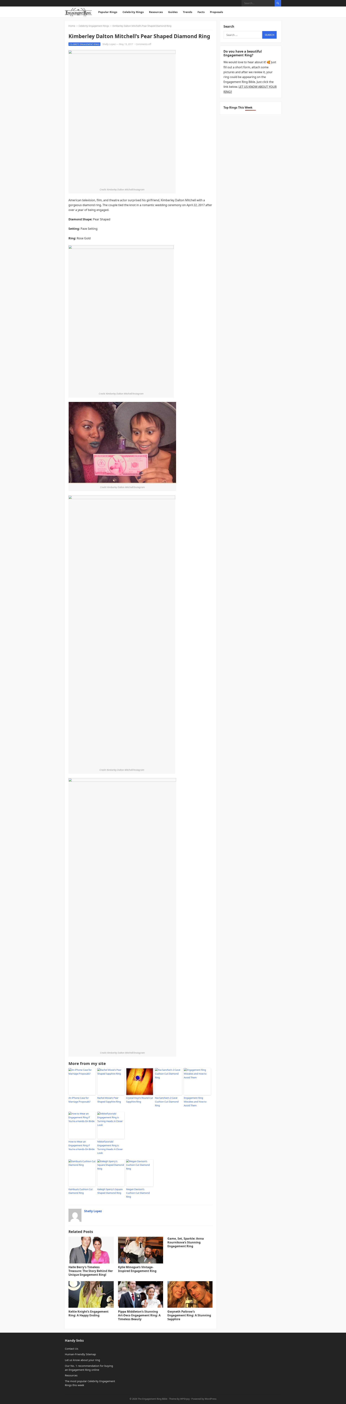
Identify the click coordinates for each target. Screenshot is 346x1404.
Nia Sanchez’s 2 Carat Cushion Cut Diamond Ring (167, 1101)
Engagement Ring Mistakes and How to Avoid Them (195, 1101)
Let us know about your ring (82, 1360)
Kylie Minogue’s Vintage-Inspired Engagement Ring (137, 1269)
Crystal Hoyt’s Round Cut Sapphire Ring (139, 1099)
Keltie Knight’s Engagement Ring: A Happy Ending (88, 1313)
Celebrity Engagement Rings (94, 25)
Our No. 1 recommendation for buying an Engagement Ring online (89, 1367)
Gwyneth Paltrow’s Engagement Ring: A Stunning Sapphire (189, 1315)
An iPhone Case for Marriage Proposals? (79, 1099)
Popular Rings (107, 12)
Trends (187, 12)
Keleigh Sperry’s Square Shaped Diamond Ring (110, 1191)
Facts (201, 12)
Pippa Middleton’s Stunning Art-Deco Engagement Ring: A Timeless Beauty (139, 1315)
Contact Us (71, 1348)
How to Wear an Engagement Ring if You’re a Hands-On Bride (81, 1145)
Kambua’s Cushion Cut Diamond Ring (80, 1191)
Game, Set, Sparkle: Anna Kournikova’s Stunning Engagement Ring (185, 1242)
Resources (156, 12)
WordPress (210, 1398)
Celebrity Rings (133, 12)
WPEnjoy (185, 1398)
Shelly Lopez (109, 44)
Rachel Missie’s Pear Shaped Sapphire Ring (109, 1099)
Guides (173, 12)
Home (71, 25)
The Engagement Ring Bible (152, 1398)
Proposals (216, 12)
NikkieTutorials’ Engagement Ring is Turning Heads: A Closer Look (110, 1147)
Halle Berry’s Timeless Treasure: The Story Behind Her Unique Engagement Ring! (90, 1271)
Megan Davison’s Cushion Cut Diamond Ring (138, 1193)
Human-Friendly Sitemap (80, 1354)
